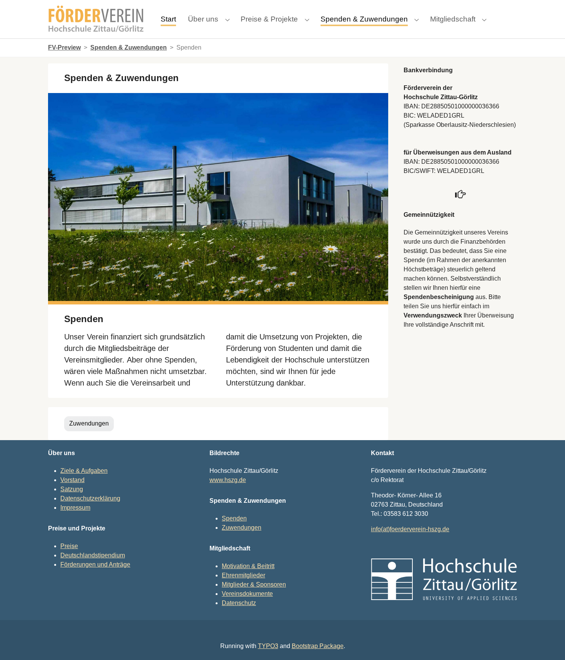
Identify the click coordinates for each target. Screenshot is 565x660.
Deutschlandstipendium (92, 555)
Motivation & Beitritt (248, 566)
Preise (69, 546)
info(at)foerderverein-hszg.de (410, 529)
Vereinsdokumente (247, 593)
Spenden (234, 518)
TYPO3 (268, 646)
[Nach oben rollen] (548, 643)
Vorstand (72, 480)
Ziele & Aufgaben (84, 470)
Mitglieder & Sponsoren (254, 584)
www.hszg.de (227, 480)
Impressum (75, 507)
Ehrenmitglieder (243, 575)
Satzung (71, 489)
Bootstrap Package (318, 646)
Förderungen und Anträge (95, 564)
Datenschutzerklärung (90, 498)
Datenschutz (239, 603)
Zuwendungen (89, 423)
